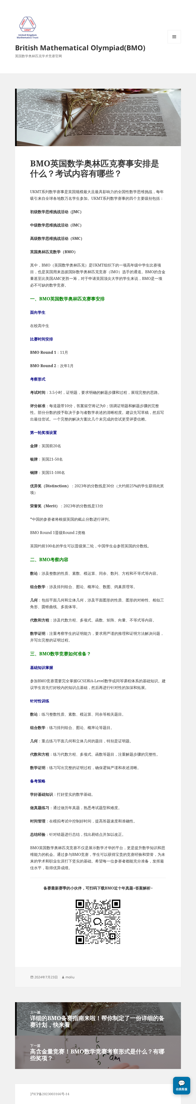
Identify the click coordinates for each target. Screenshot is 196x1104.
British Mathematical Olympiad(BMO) (80, 47)
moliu (70, 977)
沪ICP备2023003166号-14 (49, 1094)
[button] (181, 1085)
